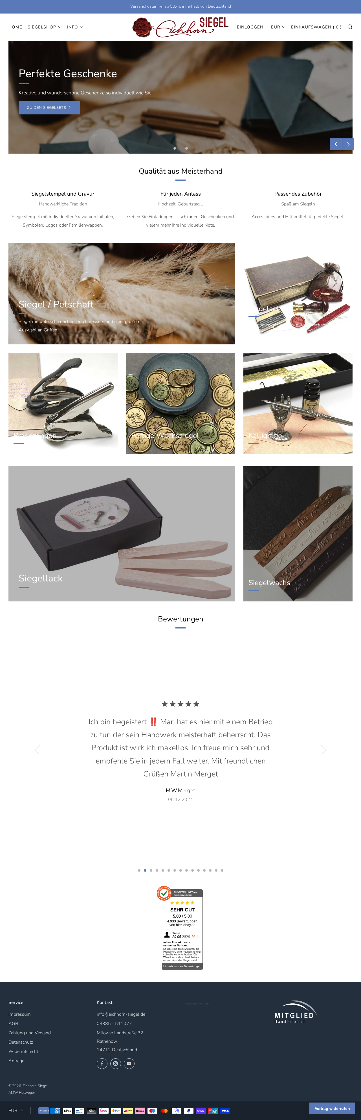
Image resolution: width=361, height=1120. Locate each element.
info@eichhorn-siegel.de (121, 1014)
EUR (275, 27)
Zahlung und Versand (29, 1033)
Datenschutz (20, 1042)
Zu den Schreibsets (49, 107)
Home (15, 27)
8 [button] (180, 870)
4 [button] (157, 870)
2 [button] (180, 148)
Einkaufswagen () (316, 27)
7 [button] (174, 870)
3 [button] (186, 148)
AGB (13, 1024)
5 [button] (163, 870)
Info (72, 27)
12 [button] (204, 870)
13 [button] (210, 870)
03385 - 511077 (114, 1024)
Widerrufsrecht (23, 1051)
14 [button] (216, 870)
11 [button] (198, 870)
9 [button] (186, 870)
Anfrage (16, 1061)
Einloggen (250, 27)
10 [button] (192, 870)
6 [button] (169, 870)
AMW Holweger (21, 1092)
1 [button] (174, 148)
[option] (180, 97)
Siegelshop (42, 27)
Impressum (19, 1014)
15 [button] (222, 870)
